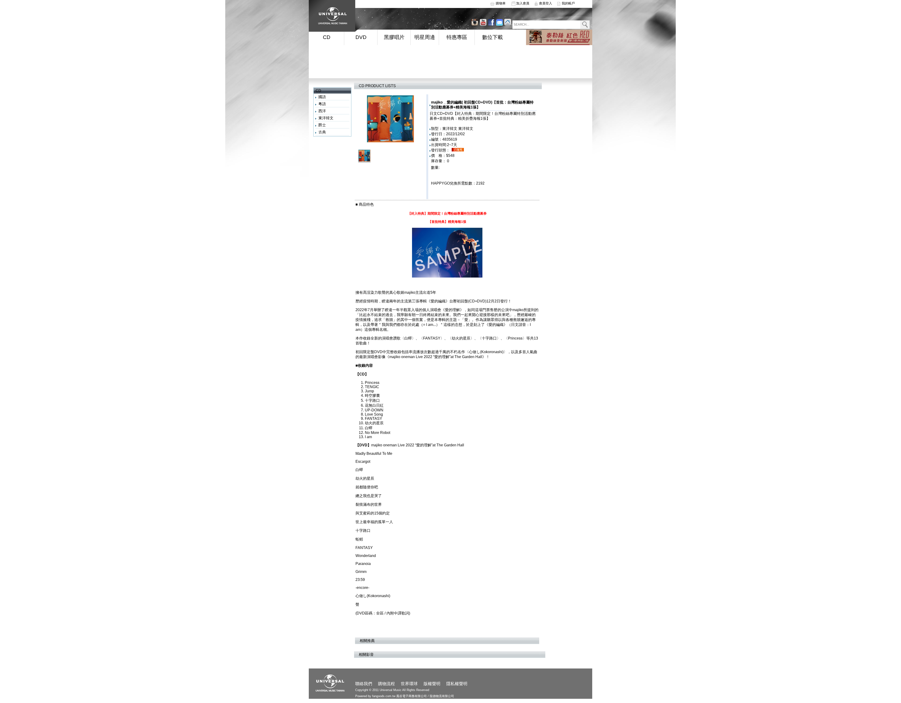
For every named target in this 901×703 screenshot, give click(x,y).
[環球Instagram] (483, 22)
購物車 (501, 3)
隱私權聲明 (456, 683)
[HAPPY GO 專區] (559, 37)
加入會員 (522, 3)
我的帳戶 (568, 3)
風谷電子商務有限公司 (411, 696)
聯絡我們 (363, 683)
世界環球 (409, 683)
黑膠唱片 (394, 37)
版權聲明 (432, 683)
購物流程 (386, 683)
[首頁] (331, 14)
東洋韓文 (325, 118)
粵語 (322, 104)
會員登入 (545, 3)
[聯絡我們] (499, 22)
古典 (322, 132)
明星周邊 (424, 37)
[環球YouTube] (474, 22)
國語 (322, 97)
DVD (361, 37)
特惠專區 (457, 37)
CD (326, 37)
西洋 (322, 111)
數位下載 (492, 37)
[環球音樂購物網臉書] (491, 22)
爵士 (322, 125)
